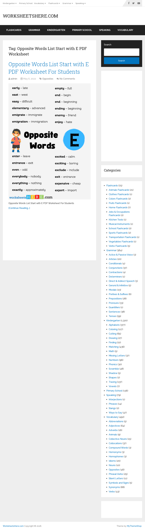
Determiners (115, 276)
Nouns (112, 465)
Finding (112, 342)
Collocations (115, 443)
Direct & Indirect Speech (122, 281)
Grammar (66, 3)
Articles (113, 259)
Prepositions (115, 298)
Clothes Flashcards (119, 194)
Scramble (114, 368)
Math (111, 351)
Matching (114, 347)
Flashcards (53, 3)
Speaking (79, 3)
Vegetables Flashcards (121, 241)
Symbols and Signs (119, 482)
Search (107, 44)
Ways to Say (115, 412)
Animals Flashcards (119, 190)
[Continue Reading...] (19, 208)
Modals (113, 289)
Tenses (112, 316)
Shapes (113, 377)
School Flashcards (118, 228)
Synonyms (114, 487)
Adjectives (114, 425)
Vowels (113, 386)
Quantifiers (114, 307)
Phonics (113, 364)
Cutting (112, 333)
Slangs (112, 408)
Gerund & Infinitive (118, 285)
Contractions (115, 272)
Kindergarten (9, 3)
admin (14, 78)
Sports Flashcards (118, 232)
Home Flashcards (118, 207)
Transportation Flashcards (122, 237)
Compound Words (118, 447)
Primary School (26, 3)
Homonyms (115, 452)
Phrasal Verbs (116, 474)
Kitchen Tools (116, 219)
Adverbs (113, 430)
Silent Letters (116, 478)
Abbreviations (116, 421)
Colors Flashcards (118, 198)
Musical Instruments (119, 224)
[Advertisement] (49, 234)
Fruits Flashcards (117, 203)
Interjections (115, 399)
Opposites (47, 78)
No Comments (67, 78)
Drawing (113, 338)
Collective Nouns (118, 439)
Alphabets (114, 325)
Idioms (112, 461)
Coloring (113, 329)
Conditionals (115, 263)
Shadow (113, 373)
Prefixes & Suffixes (118, 294)
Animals (113, 434)
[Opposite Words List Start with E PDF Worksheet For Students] (49, 141)
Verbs (112, 491)
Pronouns (114, 303)
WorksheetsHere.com (30, 16)
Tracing (113, 382)
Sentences (114, 311)
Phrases (113, 404)
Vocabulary (39, 3)
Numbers (114, 360)
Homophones (116, 456)
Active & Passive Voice (121, 254)
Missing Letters (117, 355)
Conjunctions (115, 268)
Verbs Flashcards (118, 246)
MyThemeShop (134, 526)
